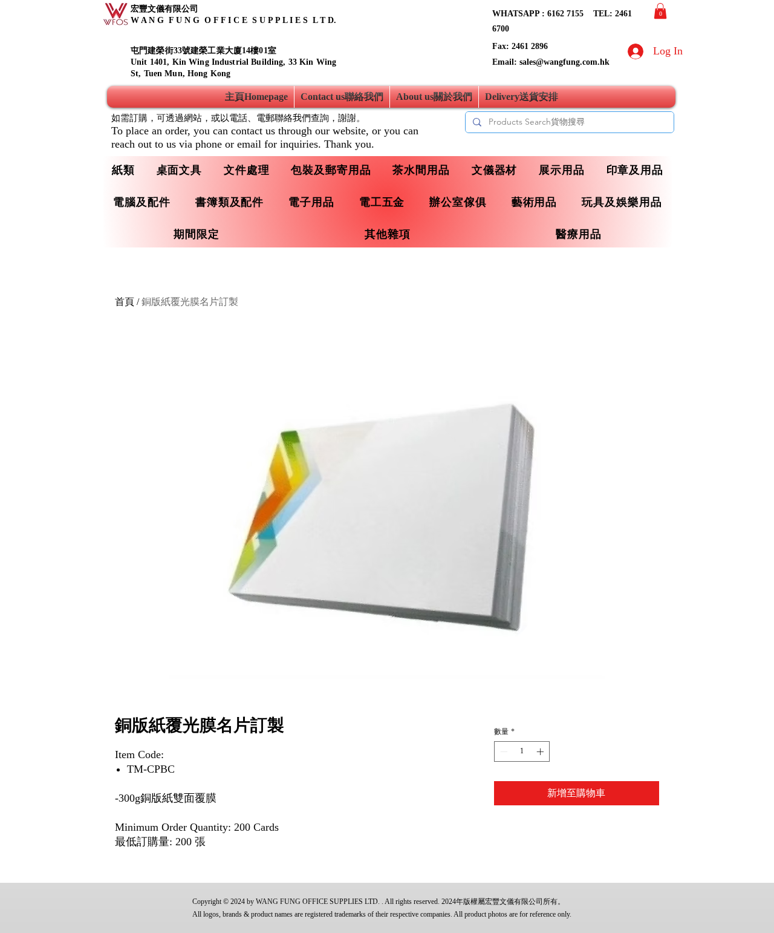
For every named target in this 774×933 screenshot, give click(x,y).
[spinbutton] (522, 751)
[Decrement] (502, 751)
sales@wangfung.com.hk (564, 62)
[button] (660, 11)
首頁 (124, 301)
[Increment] (541, 751)
